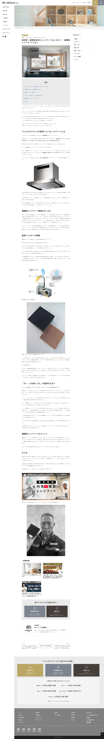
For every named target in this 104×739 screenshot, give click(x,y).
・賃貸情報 (89, 2)
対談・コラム (77, 44)
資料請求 (101, 3)
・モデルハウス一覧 (75, 2)
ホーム (20, 712)
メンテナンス (77, 53)
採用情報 (88, 717)
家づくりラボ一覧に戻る (46, 646)
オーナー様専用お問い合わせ (92, 715)
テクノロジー (21, 722)
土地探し (76, 39)
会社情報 (73, 717)
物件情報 (73, 715)
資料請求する (35, 611)
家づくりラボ (20, 27)
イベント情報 (57, 715)
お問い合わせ (89, 712)
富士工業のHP (31, 465)
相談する (57, 611)
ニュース (76, 59)
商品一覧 (20, 715)
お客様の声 (38, 715)
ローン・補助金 (77, 56)
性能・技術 (76, 47)
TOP (16, 27)
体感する (95, 3)
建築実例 (37, 712)
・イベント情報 (83, 2)
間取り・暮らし (77, 50)
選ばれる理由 (21, 717)
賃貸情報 (73, 712)
